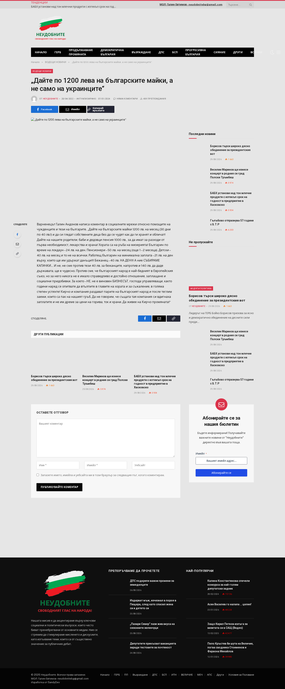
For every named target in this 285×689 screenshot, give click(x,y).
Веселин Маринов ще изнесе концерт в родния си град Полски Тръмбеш (105, 380)
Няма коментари (127, 99)
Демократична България (112, 52)
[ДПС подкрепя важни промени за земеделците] (117, 585)
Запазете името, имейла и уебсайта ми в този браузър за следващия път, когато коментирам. (102, 475)
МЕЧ (200, 674)
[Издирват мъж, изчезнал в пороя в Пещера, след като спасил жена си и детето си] (117, 604)
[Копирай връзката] (17, 253)
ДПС (161, 52)
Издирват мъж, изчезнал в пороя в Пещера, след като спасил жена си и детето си (153, 604)
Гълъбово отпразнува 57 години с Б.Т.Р (232, 222)
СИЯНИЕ (219, 52)
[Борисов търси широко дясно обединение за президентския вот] (54, 357)
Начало (41, 52)
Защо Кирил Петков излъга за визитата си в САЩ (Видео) (227, 625)
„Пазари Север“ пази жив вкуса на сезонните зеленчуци (152, 625)
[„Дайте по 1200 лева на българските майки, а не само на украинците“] (105, 166)
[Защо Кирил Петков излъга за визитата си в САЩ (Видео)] (195, 628)
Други (238, 52)
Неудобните (50, 99)
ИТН (174, 674)
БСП (175, 52)
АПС (209, 674)
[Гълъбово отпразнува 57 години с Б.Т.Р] (198, 225)
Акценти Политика (201, 288)
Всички (256, 52)
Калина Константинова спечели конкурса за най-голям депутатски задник (228, 584)
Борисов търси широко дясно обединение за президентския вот (54, 378)
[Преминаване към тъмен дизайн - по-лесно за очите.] (272, 52)
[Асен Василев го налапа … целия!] (195, 608)
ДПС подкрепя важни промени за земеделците (152, 582)
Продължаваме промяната (81, 52)
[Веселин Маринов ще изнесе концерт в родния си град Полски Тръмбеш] (105, 357)
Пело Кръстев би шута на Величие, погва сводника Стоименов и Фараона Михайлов (230, 647)
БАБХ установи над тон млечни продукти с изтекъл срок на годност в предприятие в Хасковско (74, 6)
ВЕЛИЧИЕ (187, 674)
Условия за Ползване (241, 674)
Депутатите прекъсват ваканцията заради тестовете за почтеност (153, 645)
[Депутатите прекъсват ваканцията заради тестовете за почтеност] (117, 648)
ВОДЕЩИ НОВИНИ (42, 71)
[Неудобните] (50, 28)
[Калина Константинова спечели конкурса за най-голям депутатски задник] (195, 585)
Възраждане (141, 52)
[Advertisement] (204, 27)
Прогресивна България (195, 52)
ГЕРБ (57, 52)
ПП (126, 674)
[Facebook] (17, 234)
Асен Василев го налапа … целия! (229, 604)
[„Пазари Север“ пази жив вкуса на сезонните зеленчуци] (117, 628)
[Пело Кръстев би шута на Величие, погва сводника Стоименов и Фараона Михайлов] (195, 648)
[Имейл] (17, 244)
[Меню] (279, 52)
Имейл (201, 453)
